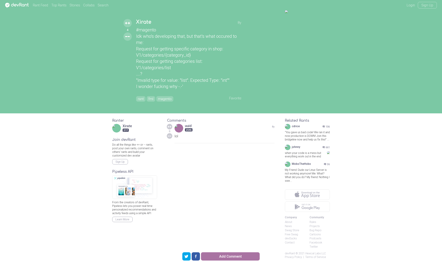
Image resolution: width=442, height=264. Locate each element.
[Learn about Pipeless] (134, 187)
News (288, 226)
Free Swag (291, 234)
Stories (75, 5)
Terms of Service (315, 257)
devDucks (291, 238)
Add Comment (230, 256)
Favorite (235, 98)
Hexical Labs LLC (315, 253)
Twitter (314, 246)
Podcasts (315, 238)
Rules (313, 222)
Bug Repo (315, 230)
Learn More (122, 219)
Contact (290, 242)
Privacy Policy (293, 257)
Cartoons (315, 234)
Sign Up (427, 5)
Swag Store (292, 230)
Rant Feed (40, 5)
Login (411, 5)
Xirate (143, 22)
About (288, 222)
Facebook (316, 242)
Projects (315, 226)
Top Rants (58, 5)
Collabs (89, 5)
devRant (290, 253)
